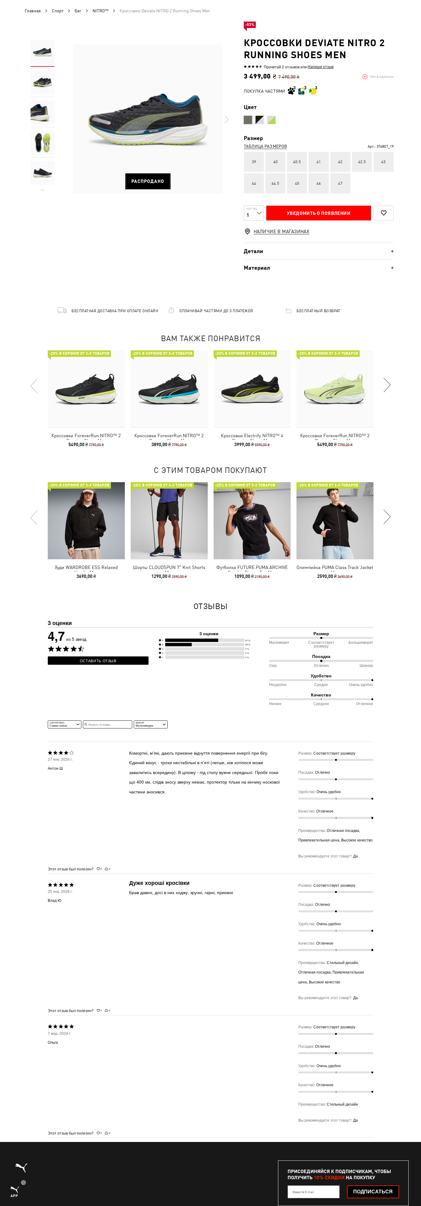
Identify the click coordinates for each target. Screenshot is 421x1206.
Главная (33, 10)
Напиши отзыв (320, 66)
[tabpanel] (147, 119)
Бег (78, 10)
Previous (34, 385)
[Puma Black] (259, 120)
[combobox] (64, 724)
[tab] (319, 251)
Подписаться (373, 1191)
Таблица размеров (265, 146)
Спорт (57, 10)
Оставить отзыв (98, 660)
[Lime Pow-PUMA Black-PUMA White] (271, 120)
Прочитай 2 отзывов (282, 66)
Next (226, 119)
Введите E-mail (303, 1192)
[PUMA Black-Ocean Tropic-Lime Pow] (248, 120)
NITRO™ (100, 10)
